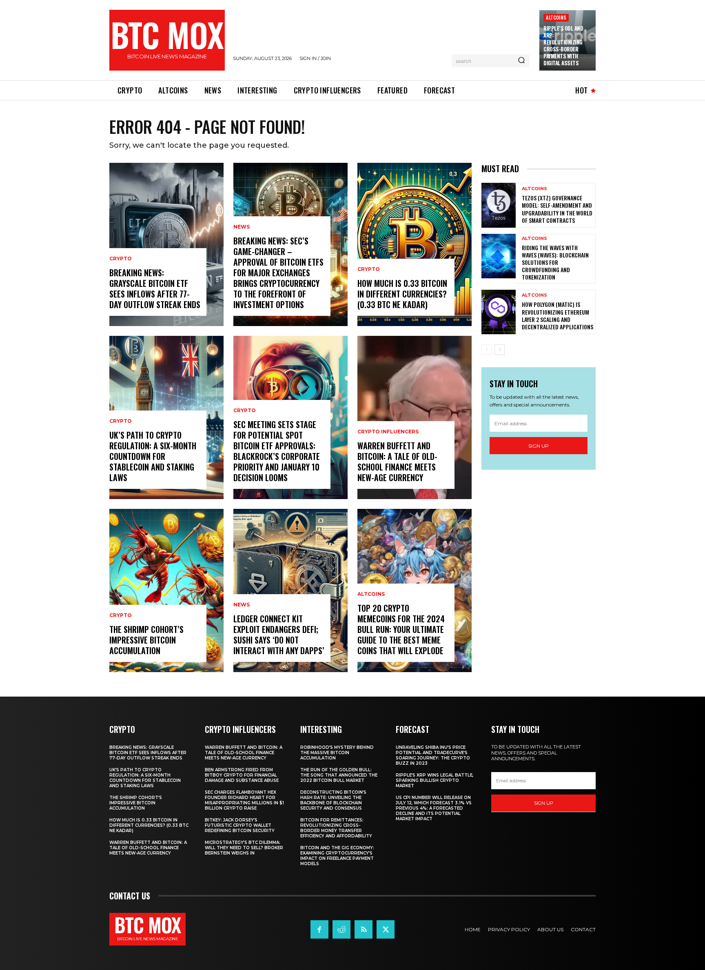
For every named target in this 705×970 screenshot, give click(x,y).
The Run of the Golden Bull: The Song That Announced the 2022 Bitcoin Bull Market (338, 775)
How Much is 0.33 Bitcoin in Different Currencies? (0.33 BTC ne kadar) (402, 294)
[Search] (521, 60)
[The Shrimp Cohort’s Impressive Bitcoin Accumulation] (166, 590)
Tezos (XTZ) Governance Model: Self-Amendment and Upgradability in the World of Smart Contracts (557, 208)
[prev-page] (486, 349)
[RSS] (363, 929)
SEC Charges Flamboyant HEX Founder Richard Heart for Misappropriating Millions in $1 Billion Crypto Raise (244, 800)
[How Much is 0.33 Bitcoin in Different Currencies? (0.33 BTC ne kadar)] (414, 244)
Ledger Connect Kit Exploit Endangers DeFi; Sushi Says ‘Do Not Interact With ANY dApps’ (278, 635)
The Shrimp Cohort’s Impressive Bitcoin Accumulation (146, 640)
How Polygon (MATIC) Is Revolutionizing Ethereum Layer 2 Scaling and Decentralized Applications (557, 315)
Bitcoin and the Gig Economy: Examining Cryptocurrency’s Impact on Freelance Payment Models (337, 855)
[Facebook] (319, 929)
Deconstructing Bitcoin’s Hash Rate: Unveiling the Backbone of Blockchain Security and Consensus (333, 800)
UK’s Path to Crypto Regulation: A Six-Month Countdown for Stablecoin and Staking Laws (152, 456)
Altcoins (556, 17)
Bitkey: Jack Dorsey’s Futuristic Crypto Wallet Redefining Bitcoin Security (240, 825)
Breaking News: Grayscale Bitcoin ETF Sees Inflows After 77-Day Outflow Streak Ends (154, 288)
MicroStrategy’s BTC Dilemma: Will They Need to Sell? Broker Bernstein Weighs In (244, 848)
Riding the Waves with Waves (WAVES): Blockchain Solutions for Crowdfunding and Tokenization (555, 262)
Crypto (120, 258)
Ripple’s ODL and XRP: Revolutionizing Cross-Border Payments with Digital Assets (563, 45)
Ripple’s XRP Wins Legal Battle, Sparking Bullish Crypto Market (434, 780)
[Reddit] (341, 929)
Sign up (538, 446)
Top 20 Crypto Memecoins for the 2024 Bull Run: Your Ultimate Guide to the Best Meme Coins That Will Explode (401, 629)
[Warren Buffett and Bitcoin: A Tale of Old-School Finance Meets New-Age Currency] (414, 417)
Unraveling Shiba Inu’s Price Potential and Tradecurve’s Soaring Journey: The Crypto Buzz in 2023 (433, 755)
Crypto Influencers (388, 431)
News (241, 226)
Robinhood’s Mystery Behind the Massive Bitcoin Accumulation (337, 753)
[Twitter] (386, 929)
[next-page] (499, 349)
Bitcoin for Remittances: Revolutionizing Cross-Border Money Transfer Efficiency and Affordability (336, 828)
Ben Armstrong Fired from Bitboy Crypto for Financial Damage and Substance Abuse (242, 775)
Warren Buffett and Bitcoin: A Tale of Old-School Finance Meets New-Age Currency (397, 461)
